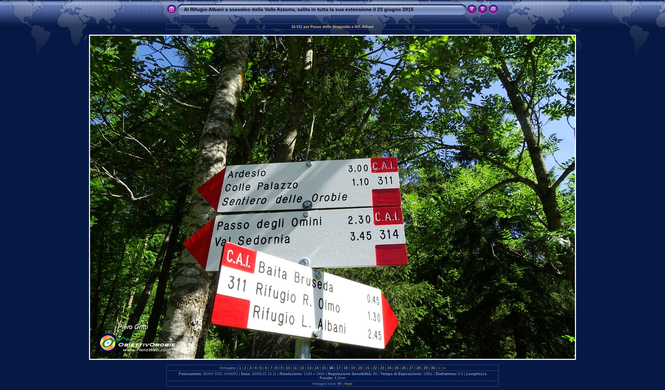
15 (324, 368)
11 (295, 368)
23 (382, 368)
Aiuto (348, 383)
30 (433, 368)
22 (375, 368)
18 (346, 368)
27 (411, 368)
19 (353, 368)
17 (338, 368)
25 (396, 368)
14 (316, 368)
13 (309, 368)
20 (360, 368)
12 (302, 368)
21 (367, 368)
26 (404, 368)
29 (426, 368)
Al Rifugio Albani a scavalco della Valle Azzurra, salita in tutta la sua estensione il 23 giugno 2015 (299, 9)
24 (389, 368)
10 (288, 368)
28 (418, 368)
